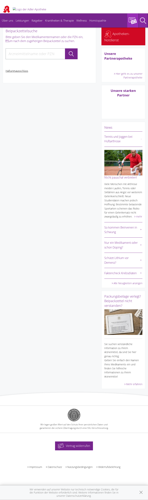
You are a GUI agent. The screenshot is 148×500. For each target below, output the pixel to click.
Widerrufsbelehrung (109, 467)
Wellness (81, 20)
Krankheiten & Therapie (59, 20)
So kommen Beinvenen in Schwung (120, 229)
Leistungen (22, 20)
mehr (139, 216)
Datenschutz (55, 467)
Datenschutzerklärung (78, 495)
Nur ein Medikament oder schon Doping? (121, 245)
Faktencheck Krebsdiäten (120, 273)
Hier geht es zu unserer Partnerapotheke (129, 75)
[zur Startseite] (29, 9)
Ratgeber (37, 20)
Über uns (7, 20)
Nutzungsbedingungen (80, 467)
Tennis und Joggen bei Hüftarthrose (118, 139)
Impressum (35, 467)
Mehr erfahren (134, 384)
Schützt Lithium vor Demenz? (116, 260)
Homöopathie (97, 20)
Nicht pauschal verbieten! (120, 177)
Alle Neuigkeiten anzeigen (128, 283)
